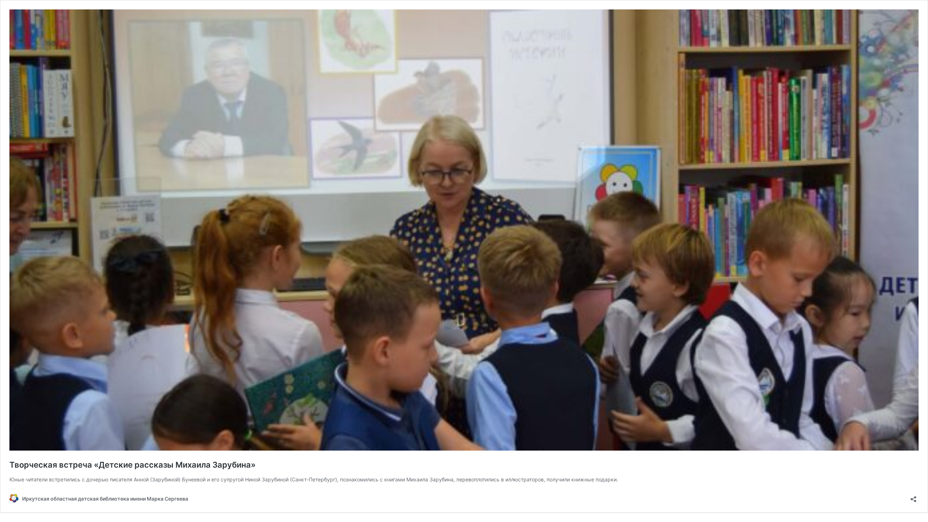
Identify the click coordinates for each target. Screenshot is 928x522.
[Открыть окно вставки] (913, 496)
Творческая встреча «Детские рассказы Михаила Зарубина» (132, 464)
